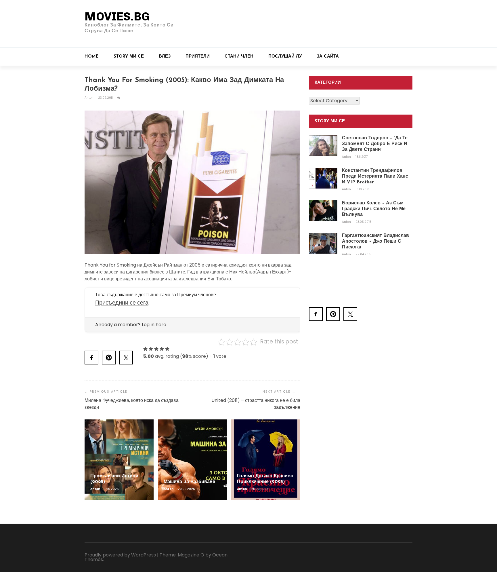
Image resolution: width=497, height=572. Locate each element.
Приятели (198, 56)
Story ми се (129, 56)
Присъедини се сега (121, 303)
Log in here (154, 324)
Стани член (239, 56)
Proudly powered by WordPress (120, 555)
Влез (165, 56)
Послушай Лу (285, 56)
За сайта (328, 56)
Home (92, 56)
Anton (89, 98)
